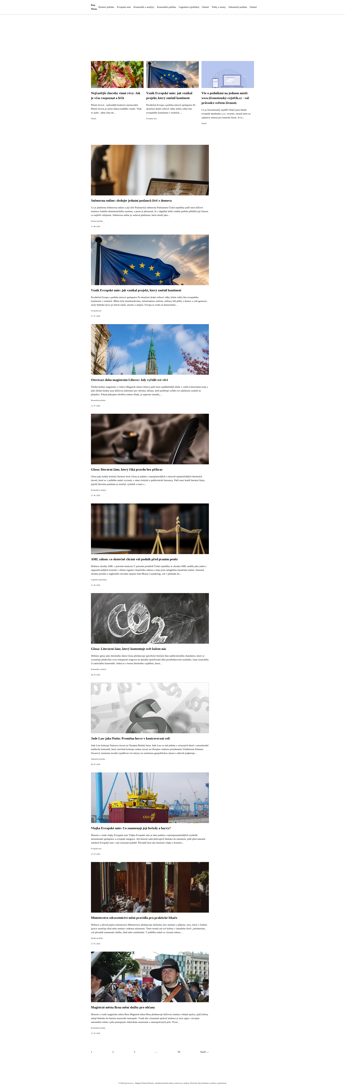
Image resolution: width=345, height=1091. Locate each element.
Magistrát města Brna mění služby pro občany (123, 1007)
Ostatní (205, 7)
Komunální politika (166, 7)
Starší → (204, 1052)
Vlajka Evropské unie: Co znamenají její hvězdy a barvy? (131, 828)
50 (179, 1052)
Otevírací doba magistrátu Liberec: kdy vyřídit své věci (129, 380)
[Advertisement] (172, 34)
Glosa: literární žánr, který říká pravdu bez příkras (126, 469)
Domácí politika (106, 7)
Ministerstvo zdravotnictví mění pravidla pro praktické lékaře (134, 917)
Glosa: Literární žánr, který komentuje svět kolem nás (128, 649)
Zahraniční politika (237, 7)
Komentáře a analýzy (144, 7)
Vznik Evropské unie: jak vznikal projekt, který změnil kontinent (136, 290)
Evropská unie (124, 7)
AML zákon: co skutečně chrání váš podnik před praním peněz (134, 559)
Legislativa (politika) (189, 7)
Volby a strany (219, 7)
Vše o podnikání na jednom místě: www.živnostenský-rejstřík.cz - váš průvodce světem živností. (225, 98)
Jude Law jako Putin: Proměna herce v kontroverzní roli (130, 738)
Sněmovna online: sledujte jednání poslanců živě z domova (131, 200)
